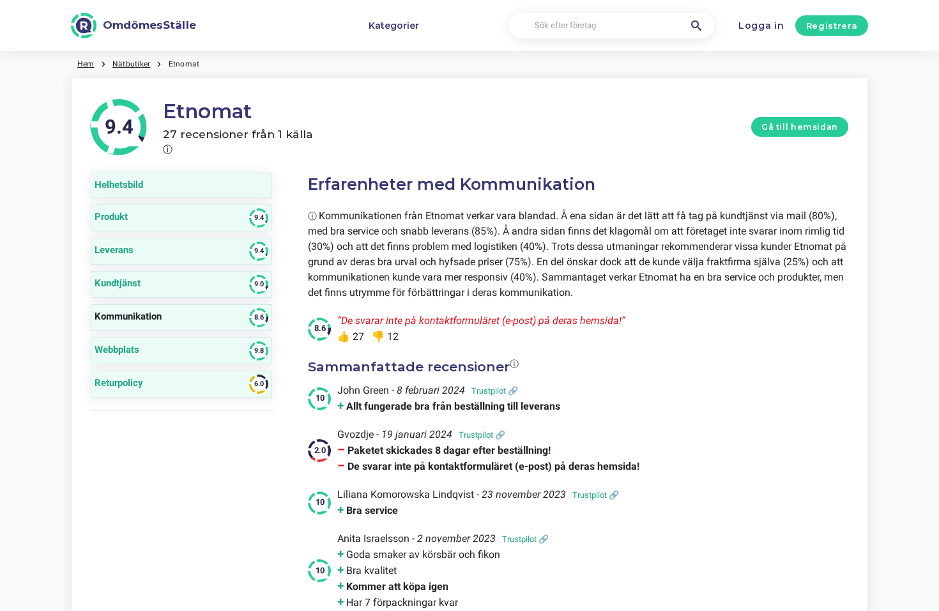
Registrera (832, 25)
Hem (86, 63)
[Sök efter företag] (696, 25)
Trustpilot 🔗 (494, 391)
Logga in (761, 25)
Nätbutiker (131, 63)
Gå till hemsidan (799, 127)
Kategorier (394, 25)
